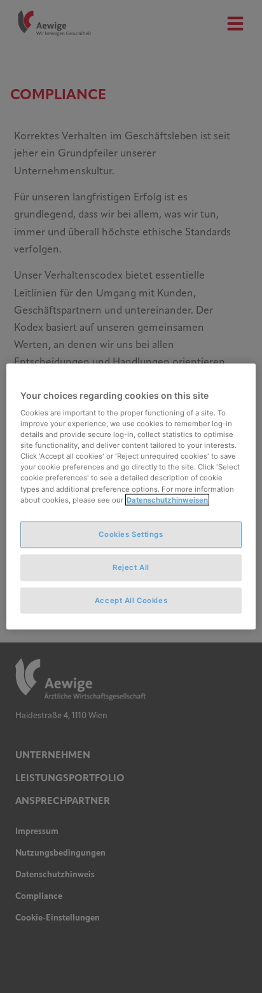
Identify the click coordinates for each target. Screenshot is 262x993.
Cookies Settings (131, 533)
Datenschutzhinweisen (167, 499)
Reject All (131, 566)
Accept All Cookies (131, 599)
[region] (130, 496)
